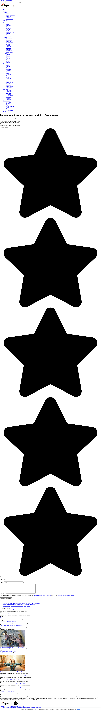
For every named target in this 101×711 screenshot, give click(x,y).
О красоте (8, 74)
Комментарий (3, 593)
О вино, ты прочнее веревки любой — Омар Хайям (13, 683)
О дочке (8, 60)
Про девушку (9, 42)
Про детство (9, 77)
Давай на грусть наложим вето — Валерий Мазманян (13, 671)
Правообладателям (4, 707)
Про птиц (8, 81)
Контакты (6, 706)
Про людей (8, 48)
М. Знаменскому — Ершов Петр (8, 651)
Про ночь (8, 36)
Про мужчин (9, 38)
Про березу (9, 30)
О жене (8, 54)
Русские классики (7, 9)
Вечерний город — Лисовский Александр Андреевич (16, 606)
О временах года (10, 32)
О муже (8, 56)
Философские (6, 101)
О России (8, 94)
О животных (6, 79)
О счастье (8, 69)
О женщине (9, 40)
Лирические (9, 75)
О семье (5, 53)
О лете (7, 24)
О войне (8, 98)
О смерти (8, 67)
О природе (5, 22)
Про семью (8, 62)
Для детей (5, 11)
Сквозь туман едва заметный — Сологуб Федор (12, 625)
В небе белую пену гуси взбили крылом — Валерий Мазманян (19, 604)
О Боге (7, 107)
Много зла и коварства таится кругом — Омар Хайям (13, 675)
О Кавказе (8, 99)
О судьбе (8, 13)
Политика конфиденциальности (18, 707)
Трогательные (9, 71)
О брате (8, 58)
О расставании (9, 19)
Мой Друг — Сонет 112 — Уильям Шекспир (11, 679)
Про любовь (9, 16)
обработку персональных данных (42, 595)
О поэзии (8, 102)
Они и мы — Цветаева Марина (8, 621)
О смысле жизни (10, 106)
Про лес (8, 33)
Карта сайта (13, 706)
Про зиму (8, 25)
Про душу (8, 65)
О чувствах (6, 63)
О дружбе (8, 45)
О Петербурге (9, 95)
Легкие (8, 103)
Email (2, 582)
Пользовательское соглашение (33, 707)
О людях (5, 37)
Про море (8, 34)
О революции (9, 91)
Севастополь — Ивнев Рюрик (7, 613)
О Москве (8, 90)
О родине (5, 89)
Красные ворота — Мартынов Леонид (9, 617)
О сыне (8, 61)
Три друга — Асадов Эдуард (7, 691)
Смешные (8, 78)
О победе (8, 97)
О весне (8, 29)
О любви (5, 12)
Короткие (8, 105)
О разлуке (8, 17)
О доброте (8, 73)
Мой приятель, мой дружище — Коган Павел (11, 687)
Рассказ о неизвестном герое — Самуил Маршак (12, 647)
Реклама (2, 706)
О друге (8, 44)
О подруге (8, 46)
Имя (1, 579)
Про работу (9, 50)
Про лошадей (9, 86)
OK (79, 709)
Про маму (8, 41)
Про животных (10, 82)
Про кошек (8, 85)
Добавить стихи (20, 706)
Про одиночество (10, 15)
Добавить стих (6, 20)
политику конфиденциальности (66, 595)
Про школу (8, 49)
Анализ (5, 111)
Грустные (8, 70)
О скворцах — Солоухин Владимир (9, 609)
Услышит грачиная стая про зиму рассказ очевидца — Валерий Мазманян (21, 603)
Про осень (8, 28)
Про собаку (9, 83)
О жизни (8, 66)
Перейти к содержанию (6, 0)
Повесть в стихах (10, 108)
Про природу (9, 26)
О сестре (8, 57)
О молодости (9, 52)
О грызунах (9, 87)
